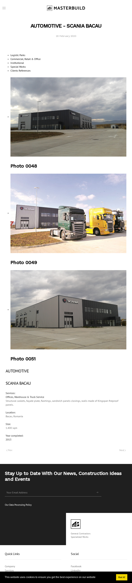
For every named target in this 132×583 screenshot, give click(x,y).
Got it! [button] (121, 577)
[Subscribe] (97, 492)
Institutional (17, 62)
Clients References (20, 70)
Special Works (18, 66)
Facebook (76, 566)
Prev (9, 450)
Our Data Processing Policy (18, 504)
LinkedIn (75, 570)
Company (10, 566)
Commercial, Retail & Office (25, 59)
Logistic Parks (17, 55)
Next (122, 450)
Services (9, 570)
